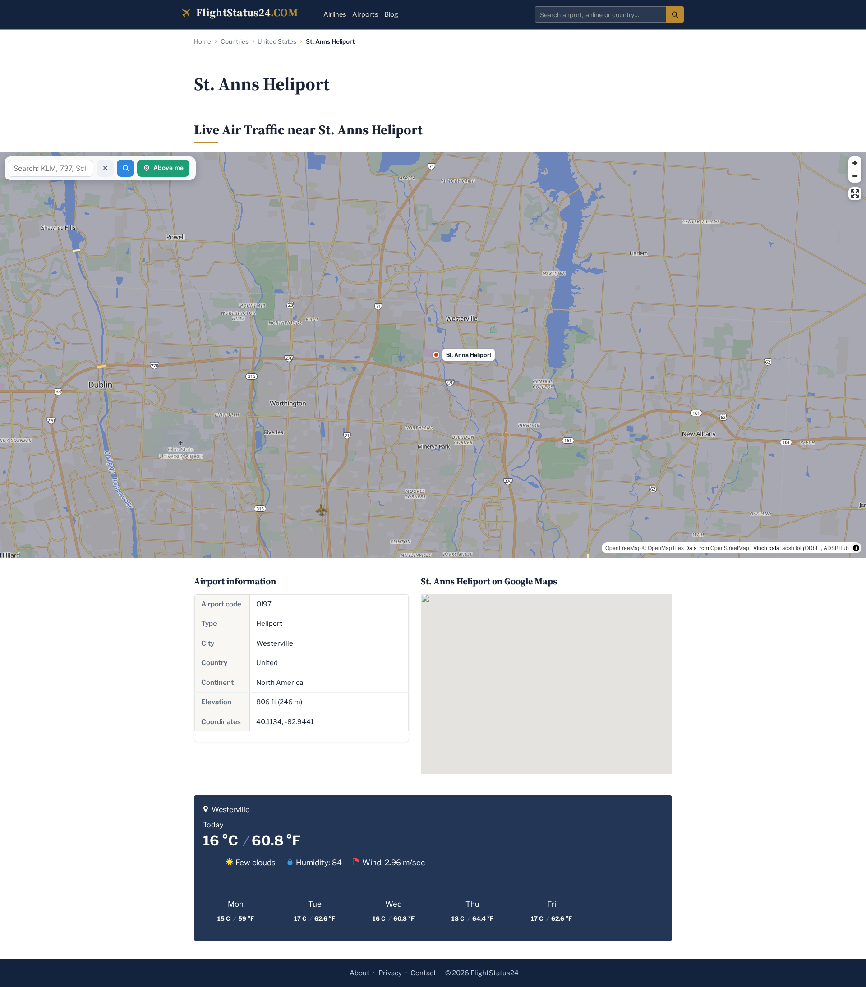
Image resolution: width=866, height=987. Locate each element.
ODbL (812, 547)
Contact (423, 973)
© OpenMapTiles (663, 547)
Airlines (334, 14)
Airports (365, 14)
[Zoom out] (854, 176)
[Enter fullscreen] (854, 193)
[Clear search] (105, 168)
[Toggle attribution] (856, 547)
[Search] (675, 14)
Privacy (390, 973)
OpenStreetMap (729, 547)
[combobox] (600, 14)
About (359, 973)
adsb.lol (792, 547)
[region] (433, 355)
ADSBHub (836, 547)
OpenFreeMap (623, 547)
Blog (391, 14)
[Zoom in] (854, 163)
